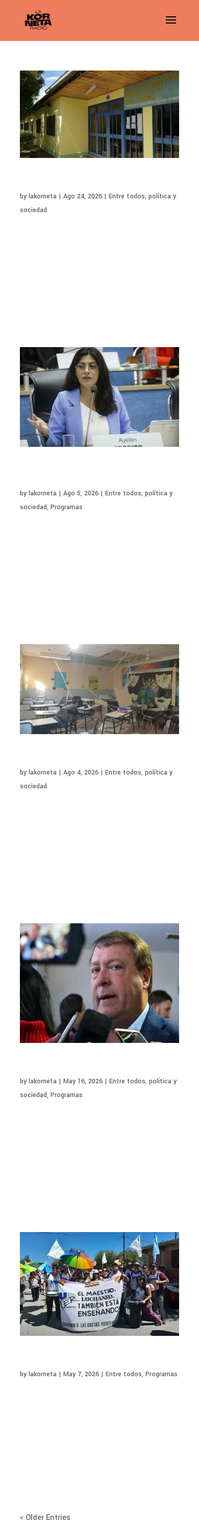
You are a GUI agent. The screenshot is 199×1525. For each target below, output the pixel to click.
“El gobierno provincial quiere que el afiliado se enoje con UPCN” (98, 1066)
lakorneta (43, 196)
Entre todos (127, 196)
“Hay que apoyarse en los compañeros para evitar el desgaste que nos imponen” (96, 1359)
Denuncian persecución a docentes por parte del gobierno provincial (99, 181)
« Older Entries (45, 1517)
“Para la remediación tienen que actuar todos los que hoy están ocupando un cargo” (89, 474)
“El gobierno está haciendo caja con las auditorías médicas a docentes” (90, 757)
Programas (67, 507)
